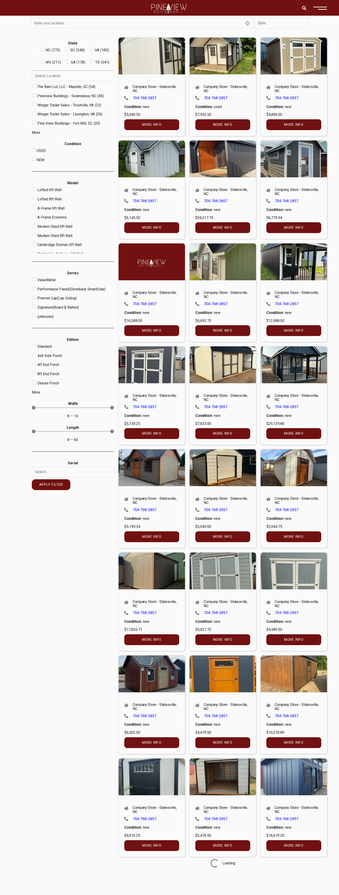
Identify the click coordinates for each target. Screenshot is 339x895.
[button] (304, 8)
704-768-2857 (144, 98)
